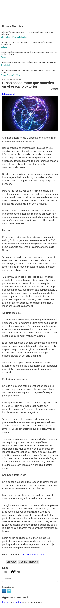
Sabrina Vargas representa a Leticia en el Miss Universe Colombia (27, 33)
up (12, 572)
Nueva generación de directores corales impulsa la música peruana (28, 71)
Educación (11, 75)
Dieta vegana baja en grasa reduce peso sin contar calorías (28, 62)
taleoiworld (8, 94)
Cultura (3, 75)
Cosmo (23, 561)
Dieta (3, 65)
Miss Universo (6, 37)
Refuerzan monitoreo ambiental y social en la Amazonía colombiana (26, 43)
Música (18, 75)
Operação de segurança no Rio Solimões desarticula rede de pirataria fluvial (29, 53)
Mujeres (15, 37)
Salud (7, 65)
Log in (5, 602)
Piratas (3, 57)
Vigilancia (4, 47)
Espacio (34, 561)
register (17, 602)
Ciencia (54, 89)
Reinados (23, 37)
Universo (11, 561)
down (16, 572)
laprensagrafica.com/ (33, 554)
